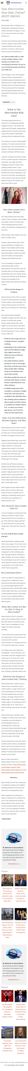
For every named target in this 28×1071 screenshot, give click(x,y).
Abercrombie (6, 819)
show (12, 102)
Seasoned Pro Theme (15, 1065)
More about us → (14, 864)
